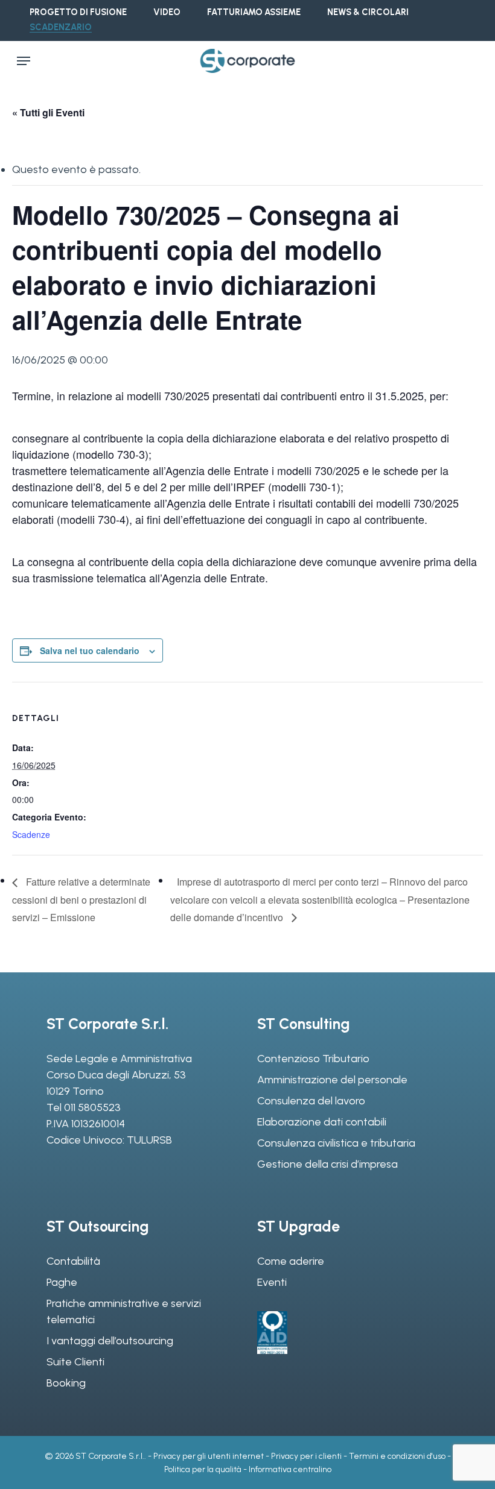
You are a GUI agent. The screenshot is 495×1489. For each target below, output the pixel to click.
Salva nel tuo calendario (89, 650)
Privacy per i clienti (306, 1456)
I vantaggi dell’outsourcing (109, 1340)
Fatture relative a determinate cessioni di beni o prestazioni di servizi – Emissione (81, 899)
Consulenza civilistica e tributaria (336, 1143)
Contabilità (73, 1261)
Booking (66, 1383)
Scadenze (31, 834)
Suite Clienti (75, 1361)
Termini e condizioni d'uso (397, 1456)
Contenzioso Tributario (313, 1058)
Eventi (272, 1282)
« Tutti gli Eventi (48, 112)
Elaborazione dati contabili (321, 1122)
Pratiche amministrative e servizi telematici (123, 1311)
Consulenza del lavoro (311, 1100)
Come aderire (290, 1261)
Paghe (61, 1282)
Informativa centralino (290, 1469)
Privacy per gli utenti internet (208, 1456)
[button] (23, 61)
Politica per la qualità (202, 1469)
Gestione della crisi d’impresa (327, 1164)
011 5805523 (92, 1107)
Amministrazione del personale (332, 1079)
